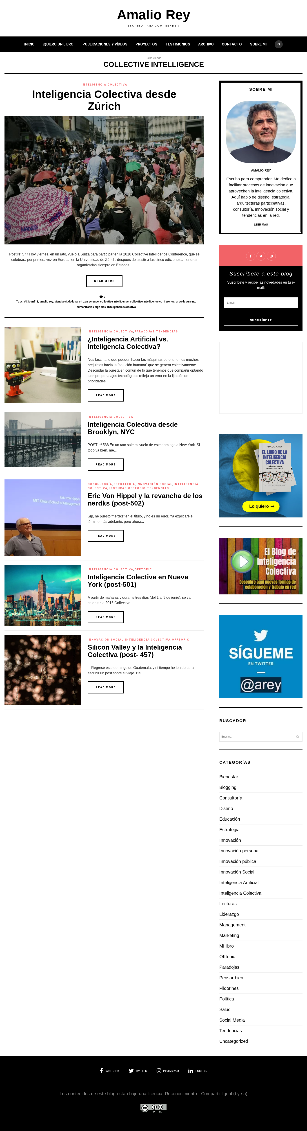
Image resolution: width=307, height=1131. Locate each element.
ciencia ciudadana (66, 301)
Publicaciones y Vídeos (104, 44)
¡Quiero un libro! (58, 44)
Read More (104, 281)
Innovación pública (237, 861)
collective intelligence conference (152, 301)
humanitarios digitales (91, 307)
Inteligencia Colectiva (104, 84)
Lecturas (118, 488)
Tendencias (167, 331)
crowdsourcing (185, 301)
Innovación (230, 840)
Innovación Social (154, 484)
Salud (225, 1009)
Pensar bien (231, 977)
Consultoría (100, 484)
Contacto (232, 44)
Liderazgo (229, 914)
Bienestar (228, 776)
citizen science (89, 301)
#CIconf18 (31, 301)
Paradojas (145, 331)
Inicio (29, 44)
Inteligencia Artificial (238, 882)
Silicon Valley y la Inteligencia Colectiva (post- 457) (135, 650)
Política (226, 998)
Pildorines (229, 988)
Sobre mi (258, 44)
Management (232, 924)
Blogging (227, 787)
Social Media (232, 1020)
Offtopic (137, 488)
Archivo (206, 44)
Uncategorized (233, 1041)
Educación (229, 819)
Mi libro (226, 946)
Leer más (261, 224)
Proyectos (146, 44)
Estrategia (124, 484)
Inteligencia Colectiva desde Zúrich (104, 100)
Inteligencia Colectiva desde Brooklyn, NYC (133, 428)
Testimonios (177, 44)
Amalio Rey (153, 15)
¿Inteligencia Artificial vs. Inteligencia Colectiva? (128, 342)
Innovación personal (239, 850)
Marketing (229, 935)
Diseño (226, 808)
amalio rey (46, 301)
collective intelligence (114, 301)
